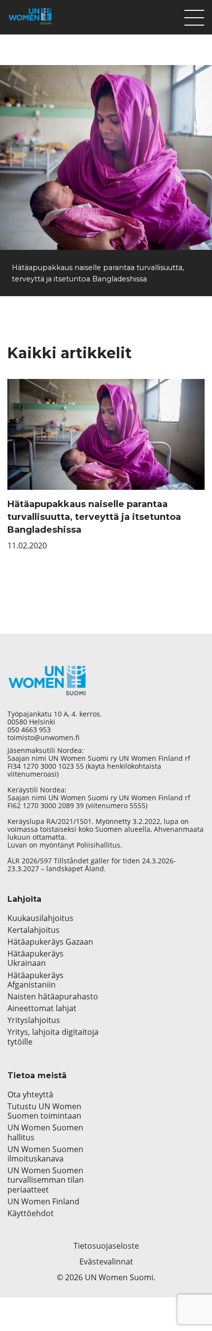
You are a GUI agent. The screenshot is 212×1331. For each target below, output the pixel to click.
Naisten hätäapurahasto (52, 996)
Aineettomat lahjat (41, 1008)
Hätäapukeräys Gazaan (50, 942)
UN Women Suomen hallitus (45, 1132)
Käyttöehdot (30, 1213)
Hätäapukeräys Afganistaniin (35, 980)
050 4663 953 (29, 730)
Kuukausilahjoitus (40, 918)
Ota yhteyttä (30, 1094)
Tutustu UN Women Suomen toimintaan (44, 1111)
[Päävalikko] (194, 15)
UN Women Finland (43, 1201)
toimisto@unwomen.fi (43, 738)
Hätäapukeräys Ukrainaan (35, 958)
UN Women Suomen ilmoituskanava (45, 1154)
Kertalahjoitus (33, 930)
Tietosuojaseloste (106, 1245)
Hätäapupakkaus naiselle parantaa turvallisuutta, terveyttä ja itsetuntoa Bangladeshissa (94, 517)
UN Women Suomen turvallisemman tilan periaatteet (45, 1180)
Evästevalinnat (106, 1261)
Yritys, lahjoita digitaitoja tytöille (53, 1036)
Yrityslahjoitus (33, 1020)
